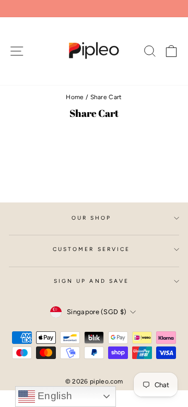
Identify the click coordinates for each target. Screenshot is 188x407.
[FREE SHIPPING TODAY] (94, 8)
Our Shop (92, 217)
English (54, 395)
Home (75, 97)
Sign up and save (91, 281)
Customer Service (91, 249)
